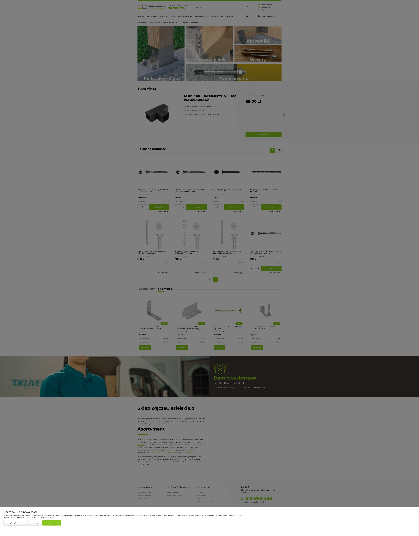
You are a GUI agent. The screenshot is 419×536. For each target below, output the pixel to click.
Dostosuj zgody (34, 523)
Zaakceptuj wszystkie (52, 523)
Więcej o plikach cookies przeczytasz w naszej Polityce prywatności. (29, 518)
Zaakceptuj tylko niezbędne (15, 523)
